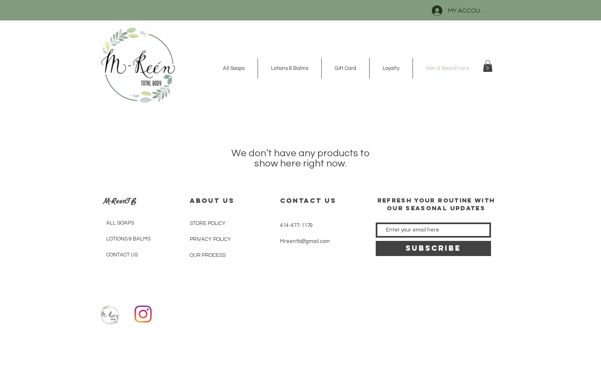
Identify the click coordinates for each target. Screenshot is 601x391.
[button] (488, 66)
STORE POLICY (208, 223)
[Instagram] (143, 314)
